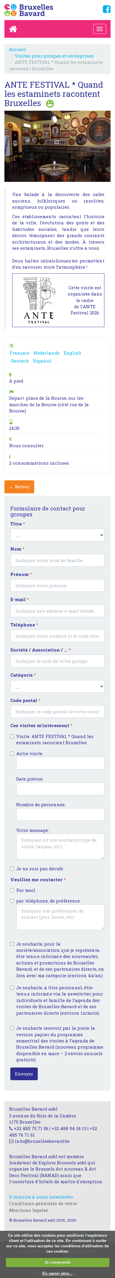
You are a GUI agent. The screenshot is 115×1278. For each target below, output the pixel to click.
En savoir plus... (57, 1273)
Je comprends (57, 1262)
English (72, 353)
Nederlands (47, 353)
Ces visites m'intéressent (41, 725)
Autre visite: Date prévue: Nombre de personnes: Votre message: (40, 791)
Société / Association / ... (40, 650)
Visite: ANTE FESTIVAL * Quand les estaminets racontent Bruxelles (54, 739)
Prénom (21, 574)
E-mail (19, 599)
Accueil (17, 49)
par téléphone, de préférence (48, 901)
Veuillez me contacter (38, 879)
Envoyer (24, 1074)
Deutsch (20, 361)
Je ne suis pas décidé (39, 868)
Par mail (25, 890)
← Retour (19, 486)
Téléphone (24, 625)
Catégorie (23, 675)
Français (19, 353)
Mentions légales (28, 1210)
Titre (17, 524)
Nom (17, 549)
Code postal (25, 700)
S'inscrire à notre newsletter (41, 1197)
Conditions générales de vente (43, 1203)
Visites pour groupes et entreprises (54, 56)
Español (42, 361)
